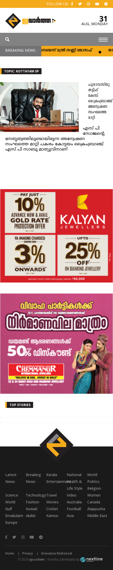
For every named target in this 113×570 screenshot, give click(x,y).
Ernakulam (14, 515)
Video (71, 495)
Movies (52, 501)
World (92, 474)
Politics (93, 481)
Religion (94, 488)
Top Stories (19, 405)
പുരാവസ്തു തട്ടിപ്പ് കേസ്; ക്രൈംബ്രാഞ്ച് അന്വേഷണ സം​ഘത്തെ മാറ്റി (100, 101)
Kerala (51, 474)
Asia (70, 515)
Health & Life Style (75, 485)
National (74, 474)
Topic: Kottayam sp (21, 71)
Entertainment (56, 481)
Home (9, 553)
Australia (74, 501)
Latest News (11, 478)
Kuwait (32, 508)
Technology (36, 495)
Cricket (52, 508)
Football (74, 508)
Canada (93, 501)
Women (94, 495)
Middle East (97, 515)
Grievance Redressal (56, 553)
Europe (11, 522)
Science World (11, 498)
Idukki (30, 515)
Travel (51, 495)
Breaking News (33, 478)
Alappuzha (96, 508)
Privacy (27, 553)
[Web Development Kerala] (91, 559)
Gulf (8, 508)
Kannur (52, 515)
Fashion (32, 501)
